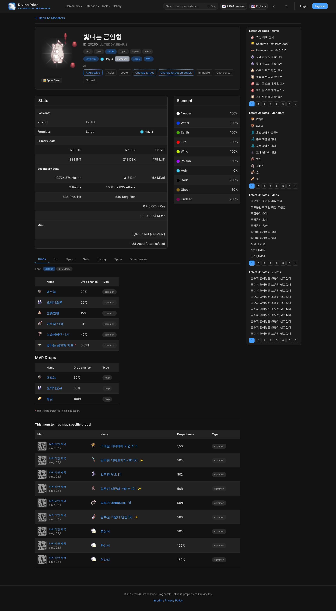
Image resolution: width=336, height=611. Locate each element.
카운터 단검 (55, 324)
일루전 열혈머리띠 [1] (116, 503)
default (49, 268)
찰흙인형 (53, 313)
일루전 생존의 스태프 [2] (118, 489)
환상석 (105, 531)
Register (320, 6)
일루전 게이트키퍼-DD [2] (119, 460)
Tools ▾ (106, 6)
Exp (56, 259)
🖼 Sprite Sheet (51, 80)
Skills (86, 259)
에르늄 (51, 292)
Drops (42, 259)
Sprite (118, 259)
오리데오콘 (54, 302)
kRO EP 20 (64, 268)
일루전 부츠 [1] (111, 474)
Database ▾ (92, 6)
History (102, 259)
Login (303, 6)
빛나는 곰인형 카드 (60, 345)
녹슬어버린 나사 (58, 334)
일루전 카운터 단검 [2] (117, 517)
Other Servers (139, 259)
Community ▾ (74, 6)
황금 (50, 399)
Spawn (70, 259)
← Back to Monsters (50, 18)
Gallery (117, 6)
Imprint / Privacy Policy (168, 600)
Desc (213, 6)
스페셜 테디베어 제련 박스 (119, 446)
